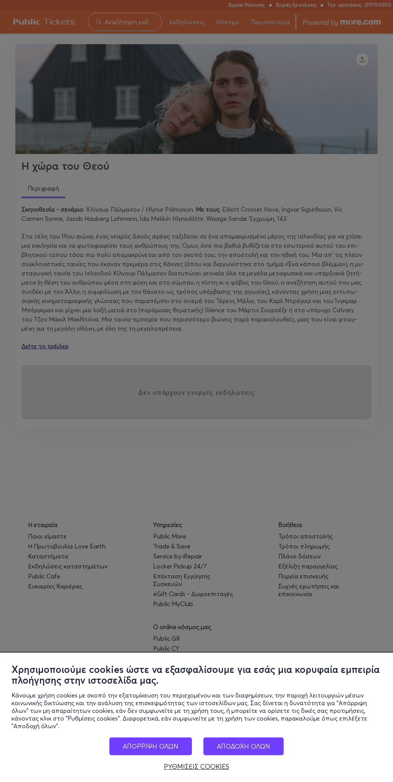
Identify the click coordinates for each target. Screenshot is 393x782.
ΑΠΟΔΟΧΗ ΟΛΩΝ (243, 746)
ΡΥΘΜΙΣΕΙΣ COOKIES (196, 766)
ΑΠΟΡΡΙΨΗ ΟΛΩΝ (150, 746)
